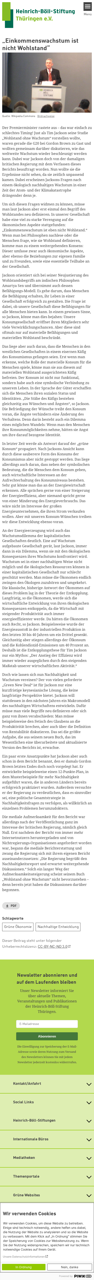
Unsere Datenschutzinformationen (24, 1256)
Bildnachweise (45, 116)
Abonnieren (47, 1036)
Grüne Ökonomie (18, 927)
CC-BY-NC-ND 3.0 (52, 947)
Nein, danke (69, 1267)
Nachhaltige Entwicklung (58, 927)
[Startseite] (38, 15)
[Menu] (88, 6)
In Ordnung (24, 1267)
